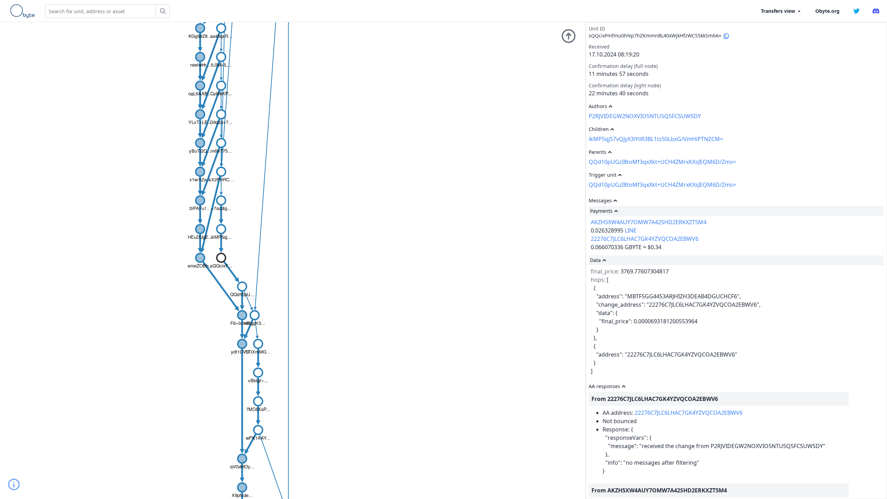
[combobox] (100, 11)
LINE (630, 230)
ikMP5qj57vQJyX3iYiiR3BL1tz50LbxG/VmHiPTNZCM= (656, 139)
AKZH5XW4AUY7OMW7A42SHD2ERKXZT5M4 (648, 222)
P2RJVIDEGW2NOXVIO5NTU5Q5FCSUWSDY (645, 116)
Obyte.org (827, 11)
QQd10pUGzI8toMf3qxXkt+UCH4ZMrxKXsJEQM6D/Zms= (662, 162)
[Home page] (24, 11)
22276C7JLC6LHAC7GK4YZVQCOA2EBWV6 (645, 239)
